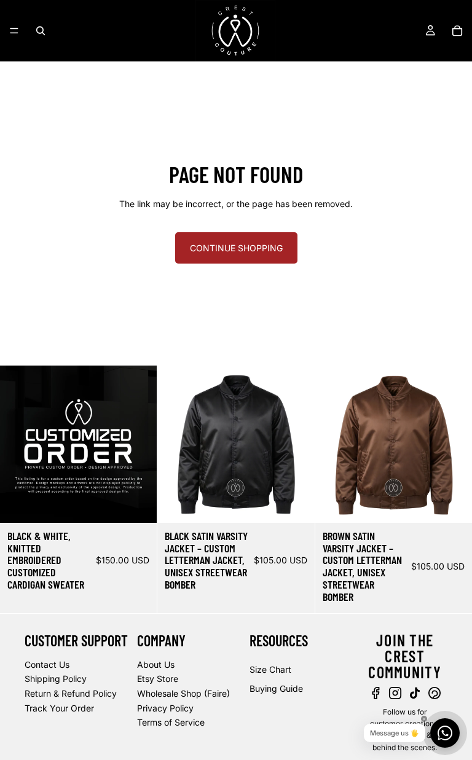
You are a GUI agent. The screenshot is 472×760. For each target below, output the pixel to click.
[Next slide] (296, 444)
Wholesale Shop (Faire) (183, 693)
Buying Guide (276, 688)
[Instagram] (395, 693)
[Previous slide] (175, 444)
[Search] (40, 30)
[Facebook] (375, 693)
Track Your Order (59, 707)
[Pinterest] (434, 693)
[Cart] (457, 30)
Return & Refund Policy (71, 693)
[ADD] (138, 504)
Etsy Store (157, 678)
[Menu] (14, 31)
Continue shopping (236, 248)
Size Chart (270, 669)
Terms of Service (171, 722)
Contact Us (47, 664)
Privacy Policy (165, 707)
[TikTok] (415, 693)
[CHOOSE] (296, 504)
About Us (156, 664)
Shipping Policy (56, 678)
